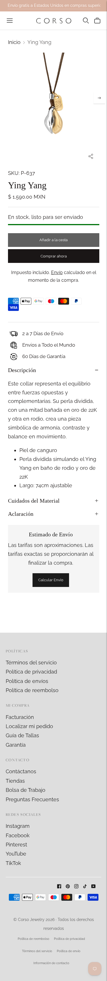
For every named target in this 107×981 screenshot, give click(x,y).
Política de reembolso (32, 690)
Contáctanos (21, 771)
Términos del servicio (31, 663)
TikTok (13, 863)
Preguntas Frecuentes (32, 799)
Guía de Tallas (22, 735)
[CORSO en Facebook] (59, 887)
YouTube (16, 854)
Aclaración (20, 514)
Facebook (18, 835)
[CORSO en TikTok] (85, 887)
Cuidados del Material (34, 501)
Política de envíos (27, 681)
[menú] (10, 20)
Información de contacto (51, 963)
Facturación (20, 717)
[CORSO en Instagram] (76, 887)
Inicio (14, 42)
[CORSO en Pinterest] (68, 887)
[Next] (99, 98)
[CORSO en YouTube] (93, 887)
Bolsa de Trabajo (25, 790)
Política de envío (68, 951)
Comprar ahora (54, 256)
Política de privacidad (31, 672)
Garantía (16, 745)
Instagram (18, 826)
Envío (57, 272)
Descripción (22, 370)
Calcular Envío (50, 580)
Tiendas (15, 781)
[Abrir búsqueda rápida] (86, 20)
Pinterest (16, 845)
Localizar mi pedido (29, 726)
